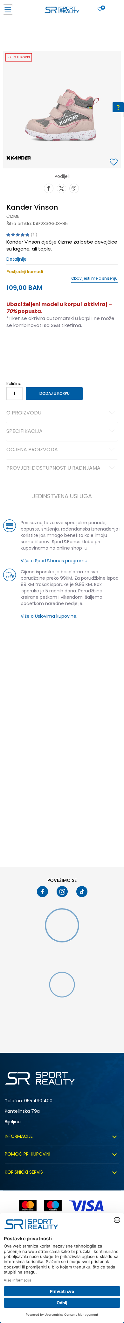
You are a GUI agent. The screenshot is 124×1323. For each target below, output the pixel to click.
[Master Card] (28, 1205)
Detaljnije (16, 259)
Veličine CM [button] (61, 345)
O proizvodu (23, 413)
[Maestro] (53, 1205)
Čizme (12, 216)
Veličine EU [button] (16, 345)
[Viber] (74, 188)
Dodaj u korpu (54, 393)
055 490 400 (38, 1101)
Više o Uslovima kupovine (48, 616)
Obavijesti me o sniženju (94, 278)
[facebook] (42, 891)
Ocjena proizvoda (32, 450)
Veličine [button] (38, 345)
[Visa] (87, 1205)
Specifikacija (24, 431)
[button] (114, 162)
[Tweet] (61, 188)
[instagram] (62, 891)
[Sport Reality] (62, 11)
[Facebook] (48, 188)
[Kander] (18, 157)
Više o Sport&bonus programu (54, 560)
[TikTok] (81, 891)
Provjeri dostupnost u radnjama (53, 468)
